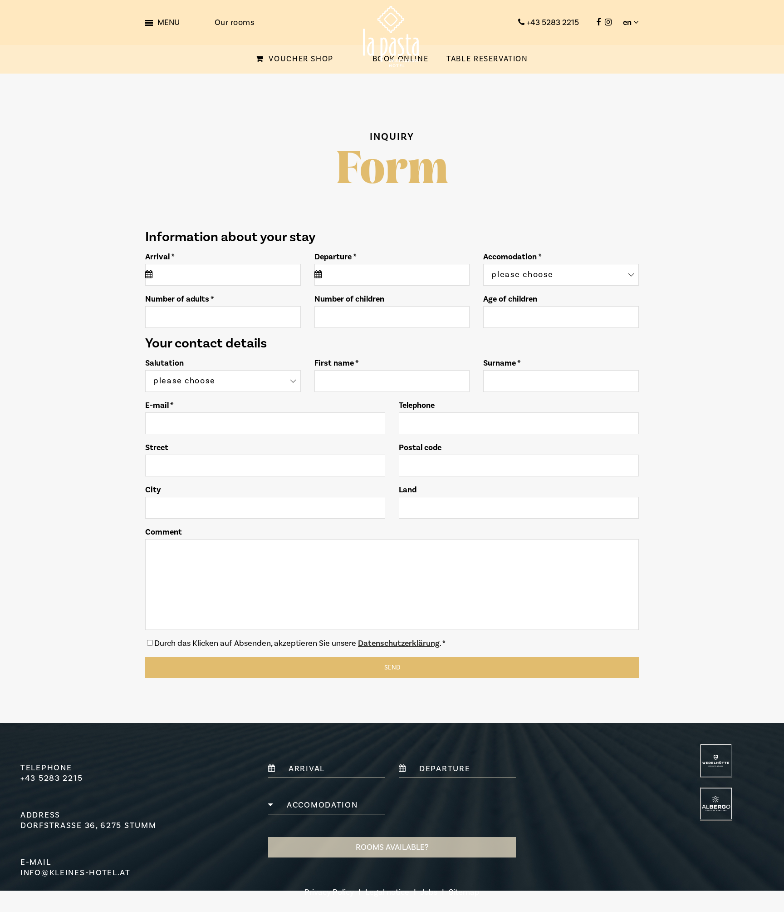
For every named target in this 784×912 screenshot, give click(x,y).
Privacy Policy (329, 892)
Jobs (429, 892)
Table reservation (487, 59)
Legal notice (387, 892)
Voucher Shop (299, 59)
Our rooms (234, 22)
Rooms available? (392, 847)
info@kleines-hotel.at (75, 872)
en (628, 22)
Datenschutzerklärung (399, 643)
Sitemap (464, 892)
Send (392, 668)
